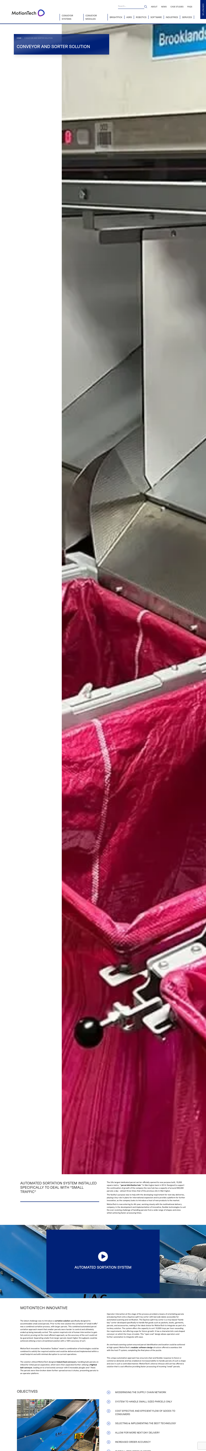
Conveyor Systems (67, 17)
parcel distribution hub (131, 1185)
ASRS (129, 17)
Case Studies (176, 7)
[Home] (35, 12)
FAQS (189, 7)
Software (156, 17)
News (164, 7)
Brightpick (116, 17)
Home (19, 38)
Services (187, 17)
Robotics (141, 17)
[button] (103, 1262)
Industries (172, 17)
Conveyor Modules (91, 17)
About (154, 7)
